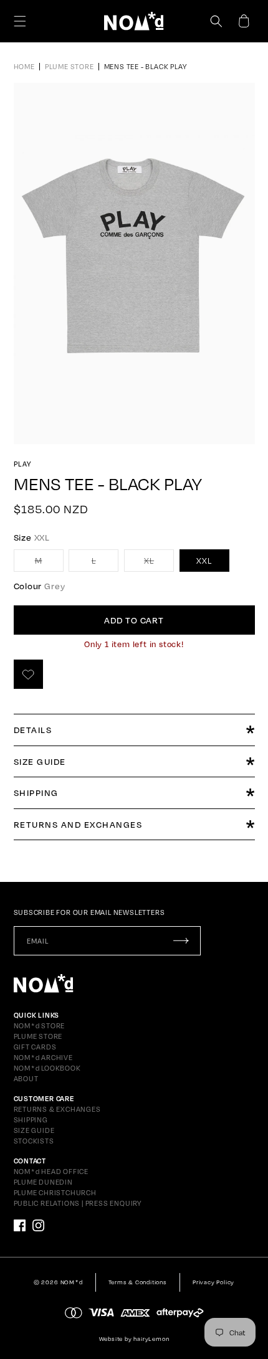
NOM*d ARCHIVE (43, 1057)
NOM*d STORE (39, 1025)
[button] (20, 21)
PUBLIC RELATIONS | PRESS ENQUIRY (78, 1203)
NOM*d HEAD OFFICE (51, 1171)
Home (24, 66)
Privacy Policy (213, 1282)
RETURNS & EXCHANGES (57, 1109)
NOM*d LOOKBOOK (47, 1068)
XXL (204, 561)
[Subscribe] (181, 940)
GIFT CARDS (35, 1047)
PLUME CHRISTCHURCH (55, 1192)
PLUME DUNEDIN (43, 1182)
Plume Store (69, 66)
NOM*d (71, 1282)
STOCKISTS (34, 1141)
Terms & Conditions (137, 1282)
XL (159, 563)
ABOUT (26, 1078)
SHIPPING (31, 1119)
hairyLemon (151, 1338)
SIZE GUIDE (34, 1130)
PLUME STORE (38, 1036)
